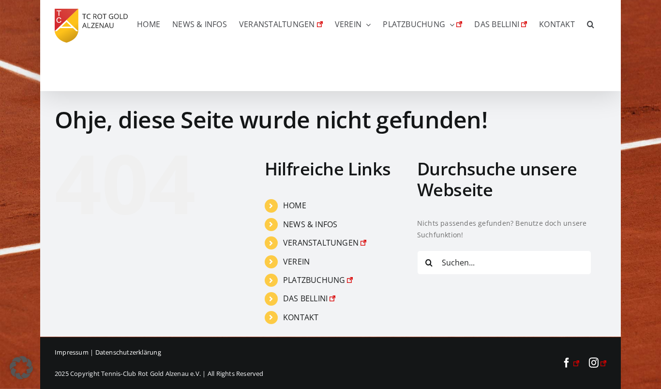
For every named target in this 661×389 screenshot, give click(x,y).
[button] (590, 24)
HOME (294, 205)
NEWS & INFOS (310, 224)
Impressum (72, 352)
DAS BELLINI (305, 298)
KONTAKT (300, 317)
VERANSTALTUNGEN (321, 242)
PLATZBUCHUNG (314, 280)
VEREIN (296, 261)
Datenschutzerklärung (128, 352)
